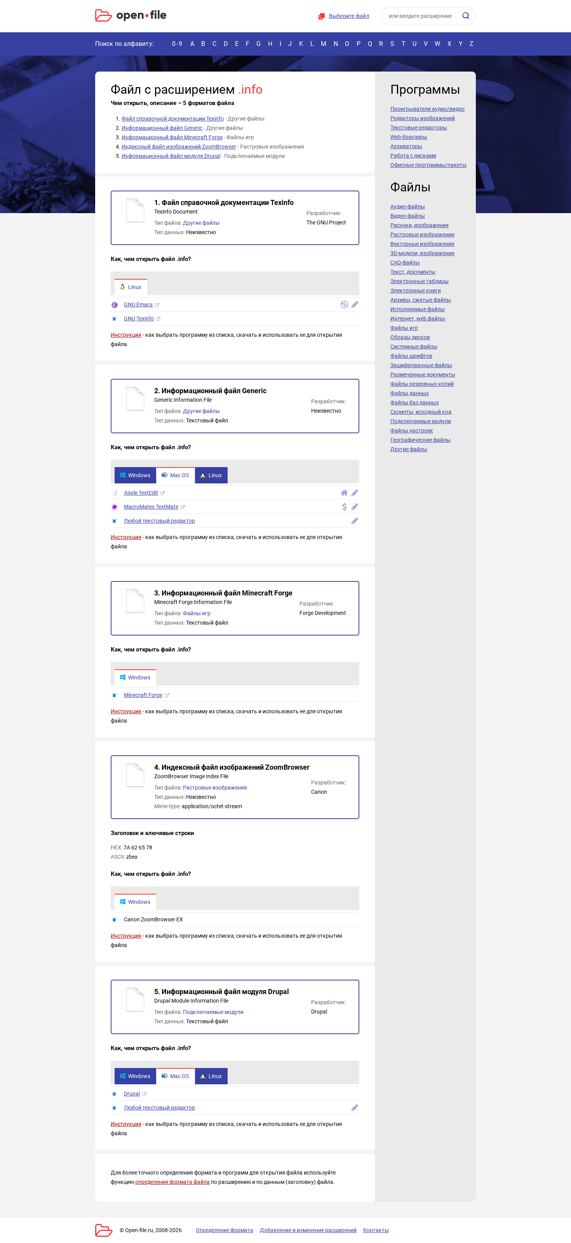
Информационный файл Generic (162, 128)
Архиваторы (406, 146)
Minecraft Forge (143, 695)
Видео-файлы (407, 216)
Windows (139, 475)
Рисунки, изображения (419, 225)
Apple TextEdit (141, 493)
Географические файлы (420, 440)
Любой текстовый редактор (159, 521)
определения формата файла (172, 1182)
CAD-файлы (405, 262)
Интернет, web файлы (417, 318)
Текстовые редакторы (418, 127)
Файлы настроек (411, 430)
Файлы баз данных (414, 402)
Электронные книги (415, 290)
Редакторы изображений (422, 118)
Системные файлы (413, 346)
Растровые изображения (215, 787)
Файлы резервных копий (422, 384)
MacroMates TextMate (151, 507)
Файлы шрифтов (411, 356)
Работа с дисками (413, 155)
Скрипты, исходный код (420, 412)
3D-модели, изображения (422, 253)
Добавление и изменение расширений (308, 1230)
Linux (134, 287)
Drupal (132, 1094)
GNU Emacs (138, 304)
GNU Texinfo (139, 318)
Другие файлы (201, 223)
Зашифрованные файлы (421, 365)
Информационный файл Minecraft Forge (172, 137)
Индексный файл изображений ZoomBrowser (179, 147)
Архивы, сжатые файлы (420, 300)
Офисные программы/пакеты (428, 165)
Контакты (376, 1230)
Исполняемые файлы (417, 309)
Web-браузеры (408, 137)
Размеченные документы (422, 374)
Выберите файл (349, 16)
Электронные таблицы (419, 281)
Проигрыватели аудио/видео (427, 109)
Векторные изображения (422, 244)
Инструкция (126, 335)
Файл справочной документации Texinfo (173, 119)
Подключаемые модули (213, 1012)
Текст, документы (412, 272)
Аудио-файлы (407, 206)
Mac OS (179, 475)
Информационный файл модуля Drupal (171, 156)
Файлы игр (197, 613)
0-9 (177, 43)
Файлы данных (409, 393)
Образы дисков (410, 337)
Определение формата (224, 1230)
